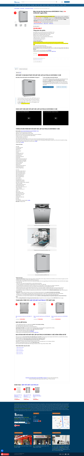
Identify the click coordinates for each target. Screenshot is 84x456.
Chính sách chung (36, 419)
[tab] (16, 69)
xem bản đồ (23, 420)
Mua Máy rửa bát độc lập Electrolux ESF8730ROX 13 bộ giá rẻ (36, 377)
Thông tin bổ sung (23, 69)
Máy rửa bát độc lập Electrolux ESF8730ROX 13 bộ (59, 317)
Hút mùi (19, 5)
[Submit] (56, 2)
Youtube (22, 142)
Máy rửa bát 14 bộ (20, 353)
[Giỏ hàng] (62, 2)
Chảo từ (44, 5)
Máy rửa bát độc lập (20, 350)
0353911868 (26, 417)
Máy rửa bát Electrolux (29, 8)
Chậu (36, 5)
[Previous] (16, 16)
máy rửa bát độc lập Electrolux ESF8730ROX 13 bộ (29, 131)
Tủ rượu (57, 5)
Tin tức (65, 5)
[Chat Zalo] (2, 450)
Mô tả (16, 69)
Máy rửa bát (24, 5)
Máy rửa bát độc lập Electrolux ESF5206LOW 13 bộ (42, 317)
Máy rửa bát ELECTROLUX (38, 300)
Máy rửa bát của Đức (20, 347)
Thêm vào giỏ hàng (43, 55)
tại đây (36, 141)
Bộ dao (48, 5)
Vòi (38, 5)
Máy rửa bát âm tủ (20, 348)
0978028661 (16, 418)
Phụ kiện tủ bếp (52, 5)
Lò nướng (32, 5)
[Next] (30, 16)
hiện (20, 72)
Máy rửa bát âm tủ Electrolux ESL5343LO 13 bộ (24, 317)
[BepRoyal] (17, 2)
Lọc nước (28, 5)
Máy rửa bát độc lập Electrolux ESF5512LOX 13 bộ (27, 396)
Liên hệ (34, 417)
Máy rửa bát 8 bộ (19, 352)
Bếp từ (16, 5)
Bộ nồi (41, 5)
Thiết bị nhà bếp (16, 8)
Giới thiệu (34, 416)
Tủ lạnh (61, 5)
